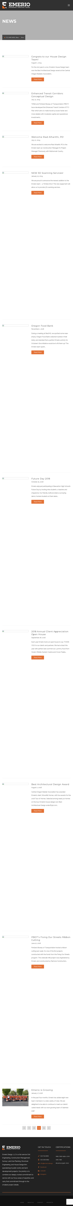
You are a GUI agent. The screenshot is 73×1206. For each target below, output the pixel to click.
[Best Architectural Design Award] (15, 854)
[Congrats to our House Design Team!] (15, 61)
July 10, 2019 (35, 140)
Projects (50, 1202)
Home (17, 37)
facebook (43, 1167)
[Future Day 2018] (15, 549)
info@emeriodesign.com (48, 1163)
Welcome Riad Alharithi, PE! (47, 137)
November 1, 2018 (37, 329)
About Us (30, 1202)
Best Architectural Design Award (50, 784)
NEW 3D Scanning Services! (47, 173)
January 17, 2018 (37, 1093)
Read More (38, 79)
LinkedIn (43, 1171)
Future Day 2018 (40, 478)
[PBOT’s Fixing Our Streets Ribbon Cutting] (15, 1007)
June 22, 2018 (36, 943)
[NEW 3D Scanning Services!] (15, 243)
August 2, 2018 (36, 787)
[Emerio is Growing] (15, 1097)
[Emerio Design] (16, 5)
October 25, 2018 (37, 482)
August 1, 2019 (36, 63)
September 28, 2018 (38, 638)
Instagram (43, 1174)
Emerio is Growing (42, 1090)
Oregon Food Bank (42, 326)
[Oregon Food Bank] (15, 396)
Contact (40, 1202)
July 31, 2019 (35, 100)
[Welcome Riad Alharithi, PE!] (15, 149)
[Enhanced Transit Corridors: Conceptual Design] (15, 102)
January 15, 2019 (37, 176)
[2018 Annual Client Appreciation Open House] (15, 702)
